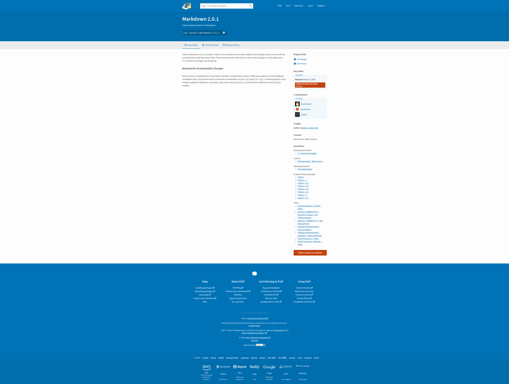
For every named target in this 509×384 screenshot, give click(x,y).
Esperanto (307, 358)
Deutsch (262, 358)
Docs (288, 5)
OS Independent (305, 169)
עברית (299, 358)
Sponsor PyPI (271, 298)
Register (321, 5)
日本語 (221, 358)
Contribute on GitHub (270, 291)
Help (279, 5)
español (205, 358)
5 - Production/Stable (307, 153)
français (213, 358)
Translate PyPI (270, 294)
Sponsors (299, 5)
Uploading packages (204, 291)
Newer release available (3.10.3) (307, 85)
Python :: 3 (302, 195)
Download (301, 63)
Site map (254, 340)
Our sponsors (238, 301)
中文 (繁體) (282, 358)
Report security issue (304, 291)
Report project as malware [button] (310, 252)
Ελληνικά (254, 358)
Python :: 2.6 (303, 192)
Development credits (270, 301)
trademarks (279, 330)
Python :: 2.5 (303, 189)
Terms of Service (303, 287)
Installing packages (203, 287)
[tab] (191, 45)
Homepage (302, 59)
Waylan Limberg (308, 127)
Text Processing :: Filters (308, 238)
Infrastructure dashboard (236, 291)
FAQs (205, 301)
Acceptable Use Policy (303, 301)
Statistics (238, 294)
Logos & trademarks (238, 298)
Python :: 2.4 (303, 186)
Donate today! (254, 325)
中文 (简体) (272, 358)
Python (301, 177)
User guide (204, 294)
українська (245, 358)
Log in (310, 5)
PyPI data (299, 75)
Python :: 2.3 (303, 183)
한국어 (316, 358)
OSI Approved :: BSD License (310, 161)
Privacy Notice (303, 298)
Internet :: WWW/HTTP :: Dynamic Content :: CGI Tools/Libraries (308, 214)
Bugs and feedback (271, 287)
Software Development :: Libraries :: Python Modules (310, 234)
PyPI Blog (237, 287)
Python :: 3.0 (303, 198)
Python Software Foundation (253, 333)
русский (292, 358)
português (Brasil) (232, 358)
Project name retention (203, 298)
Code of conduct (303, 294)
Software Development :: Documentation (309, 228)
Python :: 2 (302, 180)
